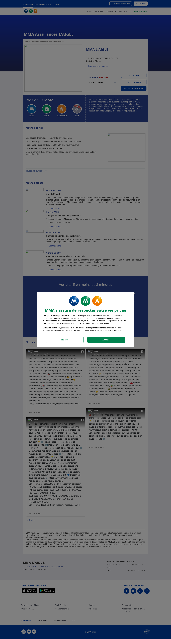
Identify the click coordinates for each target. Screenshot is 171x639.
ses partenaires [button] (86, 315)
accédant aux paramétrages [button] (54, 330)
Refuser (64, 340)
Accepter (106, 340)
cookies (108, 330)
